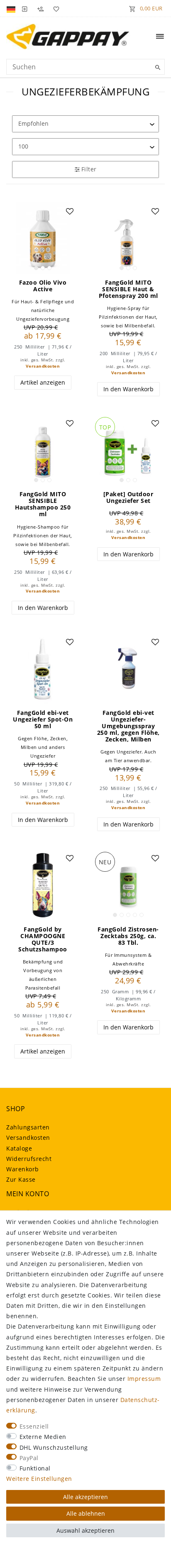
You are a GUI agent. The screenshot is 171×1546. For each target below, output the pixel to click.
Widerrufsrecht (28, 1159)
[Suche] (156, 67)
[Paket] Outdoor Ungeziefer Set (128, 497)
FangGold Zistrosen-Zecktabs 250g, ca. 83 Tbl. (128, 936)
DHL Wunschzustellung (54, 1447)
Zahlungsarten (28, 1127)
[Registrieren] (40, 8)
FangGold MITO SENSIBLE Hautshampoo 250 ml (43, 504)
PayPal (29, 1458)
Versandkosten (43, 366)
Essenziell (34, 1426)
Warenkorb (22, 1169)
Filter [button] (89, 169)
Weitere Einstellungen (39, 1479)
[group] (43, 238)
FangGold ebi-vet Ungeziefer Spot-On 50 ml (43, 719)
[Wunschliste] (54, 8)
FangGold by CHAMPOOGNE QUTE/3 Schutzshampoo (42, 939)
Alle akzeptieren (85, 1497)
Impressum (144, 1379)
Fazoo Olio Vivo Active (43, 286)
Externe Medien (43, 1437)
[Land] (11, 8)
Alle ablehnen (85, 1513)
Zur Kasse (21, 1179)
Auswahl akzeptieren (85, 1530)
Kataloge (19, 1148)
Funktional (35, 1468)
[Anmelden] (24, 8)
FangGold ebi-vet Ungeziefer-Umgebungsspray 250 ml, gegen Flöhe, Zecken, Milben (128, 726)
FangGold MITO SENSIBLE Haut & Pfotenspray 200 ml (128, 289)
